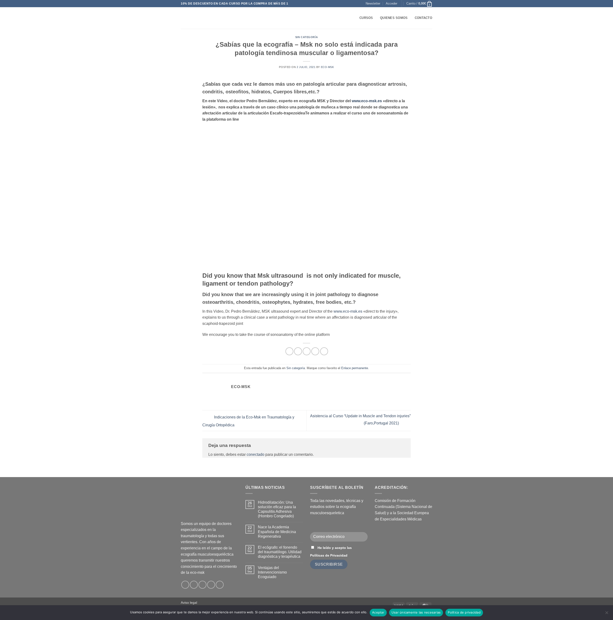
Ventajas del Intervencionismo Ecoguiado (272, 572)
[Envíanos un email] (202, 585)
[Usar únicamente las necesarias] (606, 614)
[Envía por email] (307, 351)
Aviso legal (189, 602)
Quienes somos (394, 18)
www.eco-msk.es (367, 101)
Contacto (423, 18)
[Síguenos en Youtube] (220, 585)
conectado (255, 454)
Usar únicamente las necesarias (416, 612)
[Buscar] (354, 18)
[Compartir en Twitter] (298, 351)
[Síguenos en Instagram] (194, 585)
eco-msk (327, 67)
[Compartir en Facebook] (289, 351)
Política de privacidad (464, 612)
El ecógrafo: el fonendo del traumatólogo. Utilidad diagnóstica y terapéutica (279, 551)
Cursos (366, 18)
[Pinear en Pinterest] (315, 351)
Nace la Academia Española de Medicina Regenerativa (277, 531)
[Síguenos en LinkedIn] (211, 585)
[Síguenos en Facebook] (185, 585)
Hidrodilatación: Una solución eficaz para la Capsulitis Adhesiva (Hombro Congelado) (277, 509)
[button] (373, 3)
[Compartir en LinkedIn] (324, 351)
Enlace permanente (354, 368)
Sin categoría (306, 37)
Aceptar (378, 612)
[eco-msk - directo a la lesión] (205, 18)
